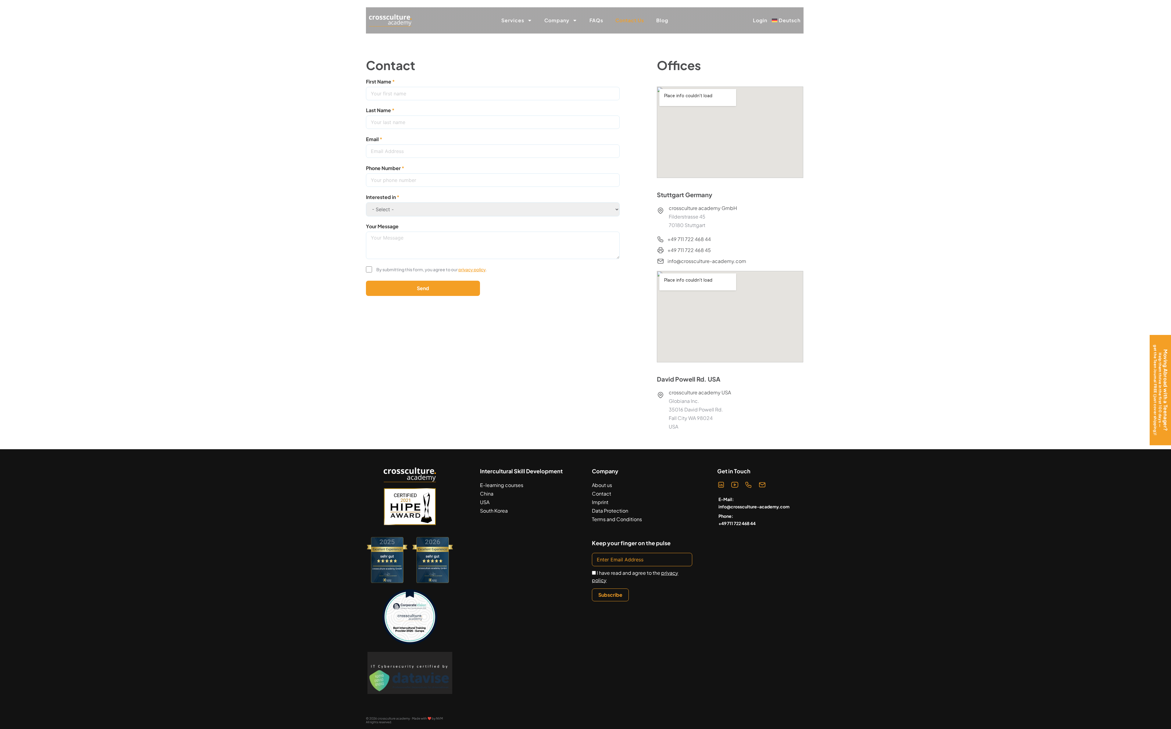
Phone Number (383, 168)
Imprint (600, 502)
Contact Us (629, 20)
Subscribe (610, 595)
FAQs (596, 20)
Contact (601, 493)
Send (423, 288)
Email (372, 139)
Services (512, 20)
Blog (662, 20)
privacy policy (471, 269)
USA (484, 502)
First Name (378, 81)
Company (556, 20)
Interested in (381, 197)
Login (760, 20)
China (486, 493)
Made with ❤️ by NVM (427, 718)
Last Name (378, 110)
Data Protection (610, 510)
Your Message (382, 226)
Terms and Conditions (617, 519)
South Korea (494, 510)
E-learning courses (501, 485)
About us (602, 485)
